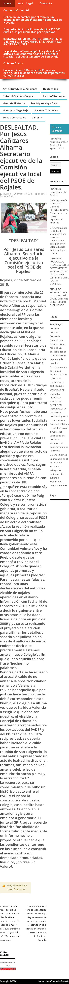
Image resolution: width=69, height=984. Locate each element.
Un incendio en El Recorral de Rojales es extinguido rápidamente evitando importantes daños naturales (34, 72)
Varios (36, 117)
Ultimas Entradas (57, 129)
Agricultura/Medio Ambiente (20, 89)
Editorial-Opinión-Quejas (18, 96)
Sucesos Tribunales (46, 110)
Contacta (46, 3)
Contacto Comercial (16, 10)
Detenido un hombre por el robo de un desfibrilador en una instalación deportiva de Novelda (32, 19)
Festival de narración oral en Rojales (59, 142)
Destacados (50, 89)
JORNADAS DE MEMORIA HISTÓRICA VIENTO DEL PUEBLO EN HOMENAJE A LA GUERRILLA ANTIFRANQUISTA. (32, 41)
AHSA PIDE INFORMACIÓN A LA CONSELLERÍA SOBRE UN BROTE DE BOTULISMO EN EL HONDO (59, 297)
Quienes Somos (13, 63)
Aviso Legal (25, 3)
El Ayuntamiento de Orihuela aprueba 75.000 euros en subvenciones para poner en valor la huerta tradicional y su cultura (58, 240)
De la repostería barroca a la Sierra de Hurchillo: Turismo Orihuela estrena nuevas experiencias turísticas (59, 211)
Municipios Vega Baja (44, 103)
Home (7, 3)
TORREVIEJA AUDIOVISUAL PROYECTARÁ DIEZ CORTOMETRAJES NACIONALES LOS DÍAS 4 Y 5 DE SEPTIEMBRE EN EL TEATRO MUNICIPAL (59, 271)
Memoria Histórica (14, 103)
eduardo (7, 193)
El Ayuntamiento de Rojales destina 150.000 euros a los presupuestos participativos (31, 30)
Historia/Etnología (53, 96)
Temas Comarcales (14, 117)
